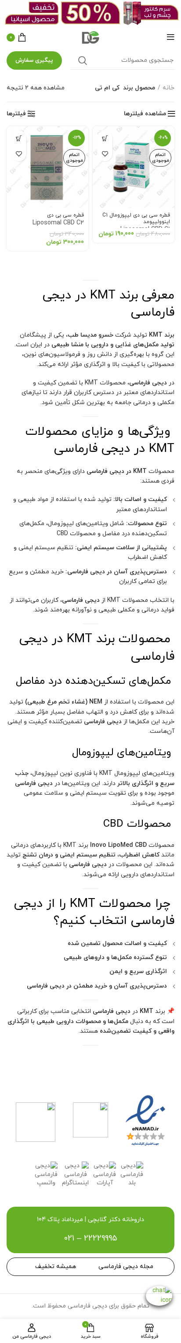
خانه (168, 88)
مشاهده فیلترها (145, 114)
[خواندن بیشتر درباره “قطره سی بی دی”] (18, 138)
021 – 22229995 (90, 1238)
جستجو (83, 60)
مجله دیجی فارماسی (125, 1266)
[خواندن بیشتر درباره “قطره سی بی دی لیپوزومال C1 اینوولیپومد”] (104, 138)
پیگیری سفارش (34, 60)
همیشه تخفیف (55, 1266)
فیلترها (16, 114)
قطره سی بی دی (58, 219)
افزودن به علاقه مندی (104, 153)
